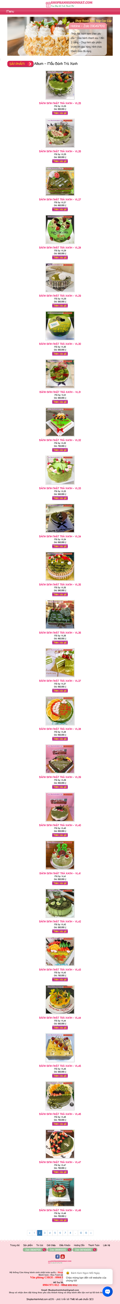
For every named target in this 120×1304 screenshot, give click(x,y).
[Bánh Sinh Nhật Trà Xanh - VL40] (60, 822)
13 (86, 1233)
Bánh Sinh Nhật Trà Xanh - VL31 (60, 391)
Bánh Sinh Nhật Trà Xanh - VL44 (60, 1017)
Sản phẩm (28, 1245)
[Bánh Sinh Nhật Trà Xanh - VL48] (60, 1207)
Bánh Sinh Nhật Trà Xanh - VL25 (60, 103)
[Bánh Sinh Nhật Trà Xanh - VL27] (60, 196)
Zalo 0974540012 (83, 1249)
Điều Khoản (64, 1245)
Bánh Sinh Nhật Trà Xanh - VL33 (60, 488)
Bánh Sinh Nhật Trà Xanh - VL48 (60, 1210)
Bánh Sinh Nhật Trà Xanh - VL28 (60, 247)
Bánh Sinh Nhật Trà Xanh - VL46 (60, 1113)
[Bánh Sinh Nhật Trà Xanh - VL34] (60, 533)
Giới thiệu (51, 1245)
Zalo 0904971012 (33, 1249)
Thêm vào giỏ (60, 113)
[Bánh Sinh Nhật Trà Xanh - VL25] (60, 100)
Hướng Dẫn (79, 1245)
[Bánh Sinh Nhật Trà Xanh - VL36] (60, 629)
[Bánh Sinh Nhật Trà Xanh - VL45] (60, 1062)
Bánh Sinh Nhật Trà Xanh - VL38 (60, 728)
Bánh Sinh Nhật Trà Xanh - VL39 (60, 777)
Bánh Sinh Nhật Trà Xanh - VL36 (60, 632)
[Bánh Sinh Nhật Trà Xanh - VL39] (60, 774)
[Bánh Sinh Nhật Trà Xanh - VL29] (60, 292)
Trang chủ (15, 1245)
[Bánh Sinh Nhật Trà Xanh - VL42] (60, 918)
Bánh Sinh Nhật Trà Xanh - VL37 (60, 680)
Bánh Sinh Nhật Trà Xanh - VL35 (60, 584)
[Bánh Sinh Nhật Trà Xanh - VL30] (60, 340)
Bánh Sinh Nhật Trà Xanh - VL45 (60, 1065)
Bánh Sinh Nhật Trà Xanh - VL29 (60, 295)
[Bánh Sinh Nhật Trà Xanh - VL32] (60, 437)
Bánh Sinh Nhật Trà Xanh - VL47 (60, 1162)
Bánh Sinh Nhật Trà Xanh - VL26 (60, 151)
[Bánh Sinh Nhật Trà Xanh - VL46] (60, 1111)
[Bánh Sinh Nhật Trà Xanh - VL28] (60, 244)
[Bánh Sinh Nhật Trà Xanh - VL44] (60, 1014)
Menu (9, 11)
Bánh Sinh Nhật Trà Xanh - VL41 (60, 873)
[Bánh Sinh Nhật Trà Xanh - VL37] (60, 677)
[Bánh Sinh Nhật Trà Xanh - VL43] (60, 966)
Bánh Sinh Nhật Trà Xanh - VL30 (60, 343)
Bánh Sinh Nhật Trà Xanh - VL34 (60, 536)
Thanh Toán (94, 1245)
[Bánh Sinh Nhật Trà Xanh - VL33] (60, 485)
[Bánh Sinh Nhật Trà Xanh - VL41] (60, 870)
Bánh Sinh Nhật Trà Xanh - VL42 (60, 921)
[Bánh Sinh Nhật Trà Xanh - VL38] (60, 726)
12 (81, 1233)
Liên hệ (106, 1245)
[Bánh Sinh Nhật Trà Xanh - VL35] (60, 581)
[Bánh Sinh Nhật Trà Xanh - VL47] (60, 1159)
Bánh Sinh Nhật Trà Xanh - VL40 (60, 825)
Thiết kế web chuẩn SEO (82, 1299)
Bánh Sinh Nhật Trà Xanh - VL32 (60, 440)
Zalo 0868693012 (58, 1249)
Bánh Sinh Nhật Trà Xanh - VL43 (60, 969)
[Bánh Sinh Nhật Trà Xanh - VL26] (60, 148)
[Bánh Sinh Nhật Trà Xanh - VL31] (60, 389)
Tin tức (39, 1245)
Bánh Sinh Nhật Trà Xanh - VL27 (60, 199)
